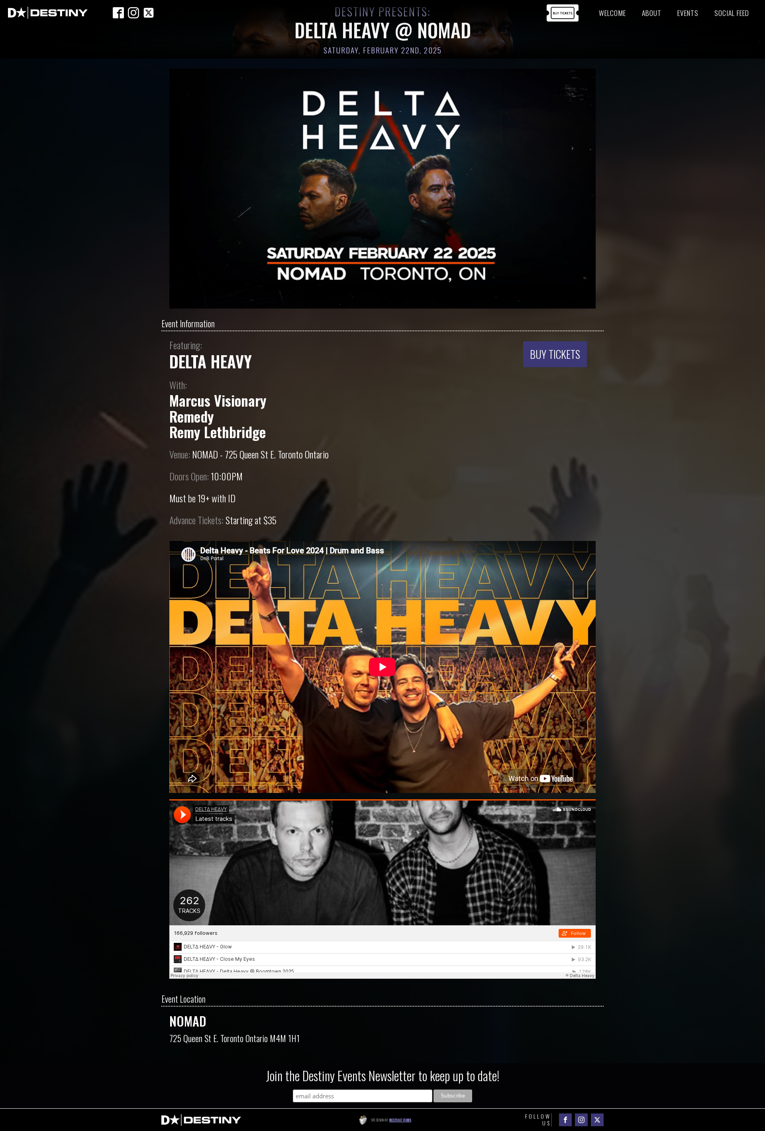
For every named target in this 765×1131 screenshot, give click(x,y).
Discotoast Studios (400, 1119)
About (651, 13)
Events (687, 13)
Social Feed (731, 13)
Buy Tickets (555, 354)
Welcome (612, 13)
